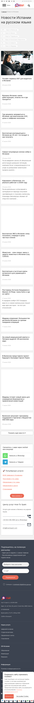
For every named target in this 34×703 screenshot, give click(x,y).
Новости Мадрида (9, 46)
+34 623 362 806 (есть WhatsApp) (15, 520)
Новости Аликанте (9, 42)
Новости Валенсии (9, 30)
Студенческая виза (7, 632)
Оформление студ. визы (11, 482)
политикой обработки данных (22, 584)
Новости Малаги (8, 33)
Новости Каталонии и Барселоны (13, 39)
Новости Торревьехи (10, 36)
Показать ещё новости (16, 433)
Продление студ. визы (11, 479)
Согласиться (9, 696)
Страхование (7, 489)
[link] (27, 700)
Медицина (4, 657)
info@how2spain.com (10, 528)
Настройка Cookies (22, 696)
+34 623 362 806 (27, 1)
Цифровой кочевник (7, 629)
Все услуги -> (17, 496)
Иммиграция (5, 653)
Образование (5, 650)
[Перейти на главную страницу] (19, 5)
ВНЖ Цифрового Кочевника (12, 475)
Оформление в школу (10, 486)
